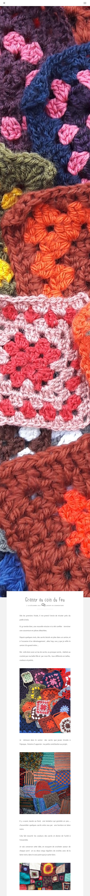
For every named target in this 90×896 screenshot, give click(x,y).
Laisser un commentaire (55, 606)
